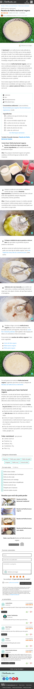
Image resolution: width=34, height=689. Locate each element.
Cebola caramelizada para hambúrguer (13, 474)
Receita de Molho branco (24, 519)
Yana (6, 15)
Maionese (5, 459)
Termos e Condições (6, 687)
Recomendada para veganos (11, 108)
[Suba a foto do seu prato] (22, 544)
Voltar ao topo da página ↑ (17, 669)
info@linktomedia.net (14, 595)
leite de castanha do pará (19, 252)
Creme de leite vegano (10, 343)
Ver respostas (5, 663)
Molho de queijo (26, 459)
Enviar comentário (26, 583)
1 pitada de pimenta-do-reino (14, 128)
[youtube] (13, 678)
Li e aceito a (11, 582)
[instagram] (10, 678)
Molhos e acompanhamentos (11, 6)
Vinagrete (7, 462)
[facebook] (4, 678)
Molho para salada (15, 459)
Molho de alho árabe (8, 477)
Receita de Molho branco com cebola (24, 529)
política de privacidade (14, 582)
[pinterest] (16, 678)
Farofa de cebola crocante (10, 490)
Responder (4, 612)
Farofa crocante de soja (9, 485)
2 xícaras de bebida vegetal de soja (16, 120)
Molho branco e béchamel (23, 6)
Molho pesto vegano (9, 348)
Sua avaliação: (7, 579)
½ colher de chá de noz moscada (15, 123)
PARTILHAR (27, 3)
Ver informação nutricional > (17, 133)
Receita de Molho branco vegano (24, 510)
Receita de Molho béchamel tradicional (23, 500)
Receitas (3, 6)
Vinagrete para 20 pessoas (10, 488)
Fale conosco (29, 685)
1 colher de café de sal (12, 130)
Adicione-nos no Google (26, 46)
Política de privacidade (17, 687)
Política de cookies (27, 687)
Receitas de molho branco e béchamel (12, 384)
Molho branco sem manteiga (10, 480)
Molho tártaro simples (9, 472)
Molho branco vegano (10, 346)
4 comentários (22, 13)
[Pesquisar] (32, 2)
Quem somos (22, 685)
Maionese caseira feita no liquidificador (13, 482)
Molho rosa (15, 462)
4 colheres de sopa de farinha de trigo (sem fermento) (15, 117)
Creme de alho (24, 462)
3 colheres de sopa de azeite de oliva (16, 125)
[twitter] (7, 678)
